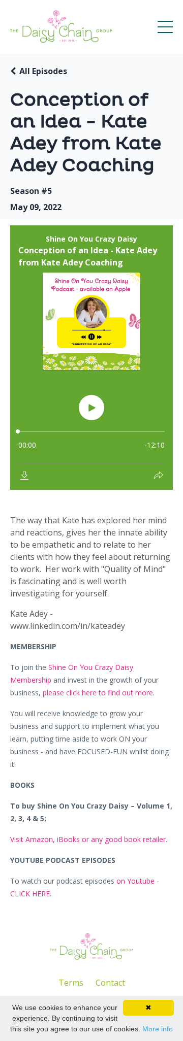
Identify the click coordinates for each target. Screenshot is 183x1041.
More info (157, 1029)
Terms (70, 982)
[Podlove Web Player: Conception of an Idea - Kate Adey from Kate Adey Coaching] (91, 357)
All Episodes (43, 71)
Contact (110, 982)
